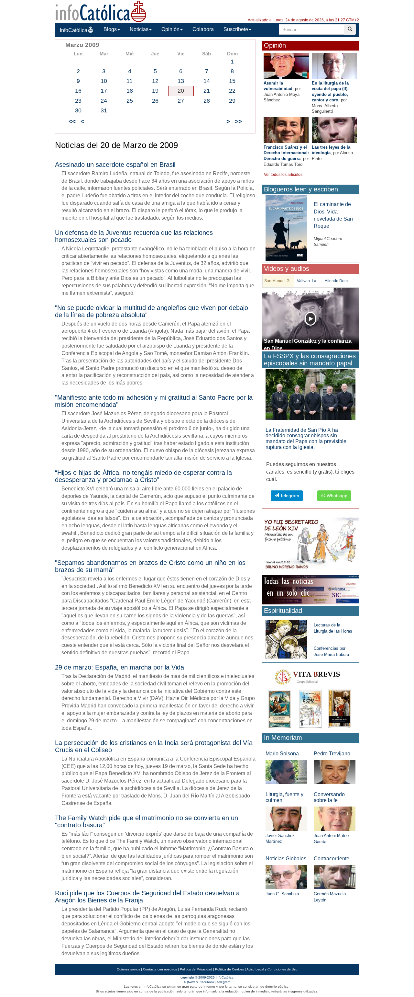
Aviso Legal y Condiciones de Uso (272, 969)
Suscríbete (235, 29)
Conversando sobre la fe (329, 797)
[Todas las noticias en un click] (310, 589)
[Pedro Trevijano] (334, 771)
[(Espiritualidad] (286, 637)
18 (129, 90)
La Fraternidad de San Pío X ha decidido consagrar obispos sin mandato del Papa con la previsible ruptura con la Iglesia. (306, 438)
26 (155, 100)
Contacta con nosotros (160, 969)
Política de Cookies (229, 969)
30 (78, 110)
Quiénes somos (128, 969)
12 (155, 81)
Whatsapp (336, 495)
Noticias (139, 29)
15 (232, 81)
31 (104, 110)
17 (104, 90)
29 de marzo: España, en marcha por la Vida (119, 667)
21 (206, 90)
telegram (223, 982)
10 (104, 81)
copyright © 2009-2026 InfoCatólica (207, 977)
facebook (207, 982)
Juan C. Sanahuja (282, 893)
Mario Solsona (282, 753)
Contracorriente (331, 858)
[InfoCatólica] (101, 11)
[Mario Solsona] (286, 771)
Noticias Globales (286, 858)
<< (72, 121)
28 (206, 100)
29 (232, 100)
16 (78, 90)
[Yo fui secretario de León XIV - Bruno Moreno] (310, 544)
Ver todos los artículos (283, 174)
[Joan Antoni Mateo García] (334, 818)
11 (129, 81)
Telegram (289, 495)
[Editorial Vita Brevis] (310, 697)
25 (129, 100)
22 (232, 90)
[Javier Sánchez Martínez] (286, 818)
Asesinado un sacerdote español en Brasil (115, 164)
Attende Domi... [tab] (338, 281)
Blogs (110, 29)
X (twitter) (191, 982)
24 (104, 100)
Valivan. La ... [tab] (308, 281)
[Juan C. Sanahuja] (286, 876)
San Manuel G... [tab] (278, 281)
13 (181, 81)
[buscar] (350, 29)
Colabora (203, 29)
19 (155, 90)
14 (206, 81)
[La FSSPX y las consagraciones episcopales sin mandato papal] (310, 394)
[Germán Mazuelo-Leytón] (334, 876)
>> (238, 121)
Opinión (170, 29)
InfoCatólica (73, 30)
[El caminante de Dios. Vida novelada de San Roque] (286, 227)
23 (78, 100)
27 (181, 100)
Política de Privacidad (196, 969)
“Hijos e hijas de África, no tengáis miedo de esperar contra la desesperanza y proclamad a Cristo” (143, 476)
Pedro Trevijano (332, 753)
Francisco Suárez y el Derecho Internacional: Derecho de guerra (286, 153)
